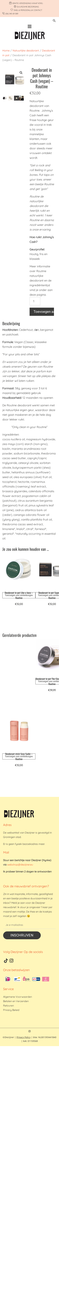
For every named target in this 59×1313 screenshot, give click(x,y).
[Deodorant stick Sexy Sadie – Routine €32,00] (18, 732)
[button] (54, 21)
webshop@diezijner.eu (20, 864)
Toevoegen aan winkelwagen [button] (19, 595)
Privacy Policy (24, 1037)
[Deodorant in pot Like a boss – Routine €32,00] (18, 571)
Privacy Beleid (11, 1010)
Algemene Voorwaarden (17, 996)
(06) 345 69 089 (11, 13)
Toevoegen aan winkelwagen (44, 312)
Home (6, 50)
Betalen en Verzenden (16, 1001)
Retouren (8, 1005)
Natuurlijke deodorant (26, 50)
